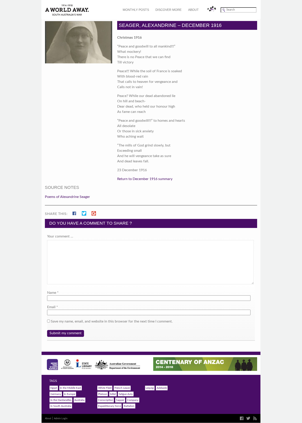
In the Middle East (70, 388)
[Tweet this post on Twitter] (85, 212)
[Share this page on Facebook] (75, 212)
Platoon (102, 394)
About (193, 9)
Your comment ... (60, 236)
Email (51, 307)
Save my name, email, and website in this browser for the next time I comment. (112, 321)
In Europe (69, 394)
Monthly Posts (136, 9)
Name (51, 292)
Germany (55, 394)
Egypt (53, 388)
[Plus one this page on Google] (94, 212)
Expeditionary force (109, 406)
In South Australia (60, 406)
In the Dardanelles (60, 400)
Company (132, 400)
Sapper (120, 400)
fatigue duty (126, 394)
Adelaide (162, 388)
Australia (79, 400)
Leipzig (150, 388)
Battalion (129, 406)
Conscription (105, 400)
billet (113, 394)
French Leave (122, 388)
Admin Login (60, 418)
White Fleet (105, 388)
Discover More (168, 9)
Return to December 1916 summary (144, 179)
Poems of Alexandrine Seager (67, 197)
